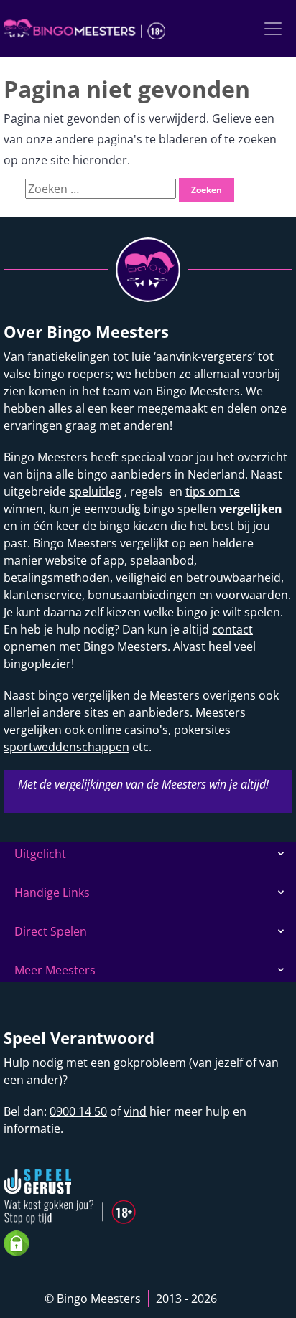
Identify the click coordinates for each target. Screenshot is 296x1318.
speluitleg (95, 491)
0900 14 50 (78, 1111)
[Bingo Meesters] (84, 29)
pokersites (202, 730)
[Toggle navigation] (273, 29)
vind (135, 1111)
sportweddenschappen (66, 747)
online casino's (126, 730)
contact (232, 629)
